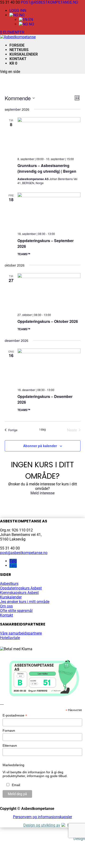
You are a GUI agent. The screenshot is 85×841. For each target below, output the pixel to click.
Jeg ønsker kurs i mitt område (24, 601)
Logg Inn (17, 10)
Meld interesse (42, 493)
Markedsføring (13, 765)
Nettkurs (19, 50)
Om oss (6, 606)
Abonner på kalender (40, 445)
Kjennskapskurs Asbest (19, 592)
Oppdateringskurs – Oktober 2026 (47, 321)
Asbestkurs (9, 583)
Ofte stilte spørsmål (16, 610)
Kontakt (17, 59)
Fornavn (9, 730)
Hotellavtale (10, 638)
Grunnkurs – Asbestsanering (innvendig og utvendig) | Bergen (46, 168)
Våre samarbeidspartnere (21, 633)
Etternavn (10, 745)
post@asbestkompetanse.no (23, 552)
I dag (42, 429)
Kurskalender (23, 54)
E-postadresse (15, 715)
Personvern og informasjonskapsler (42, 817)
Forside (17, 45)
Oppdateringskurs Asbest (21, 588)
